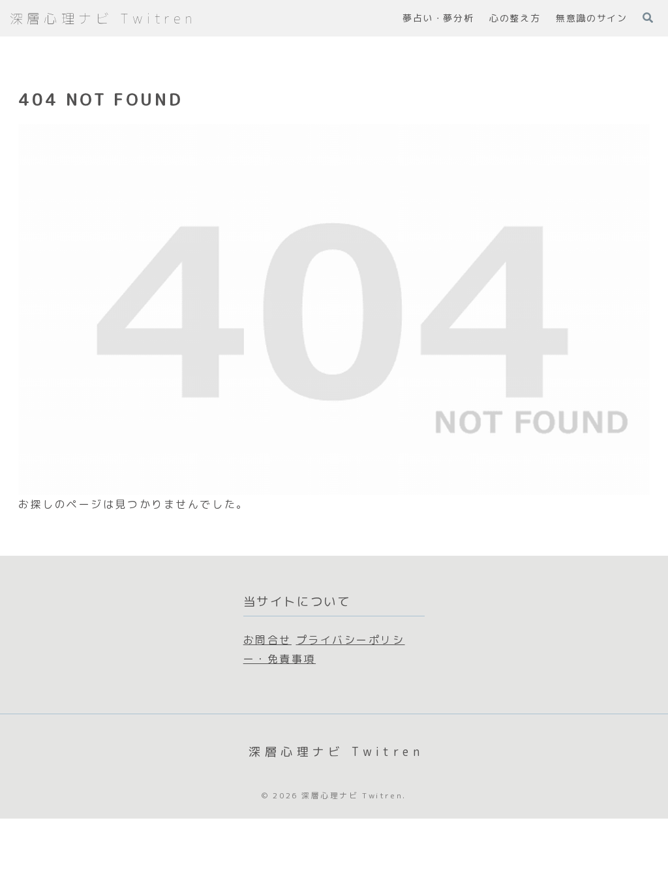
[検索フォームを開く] (648, 18)
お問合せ (267, 640)
